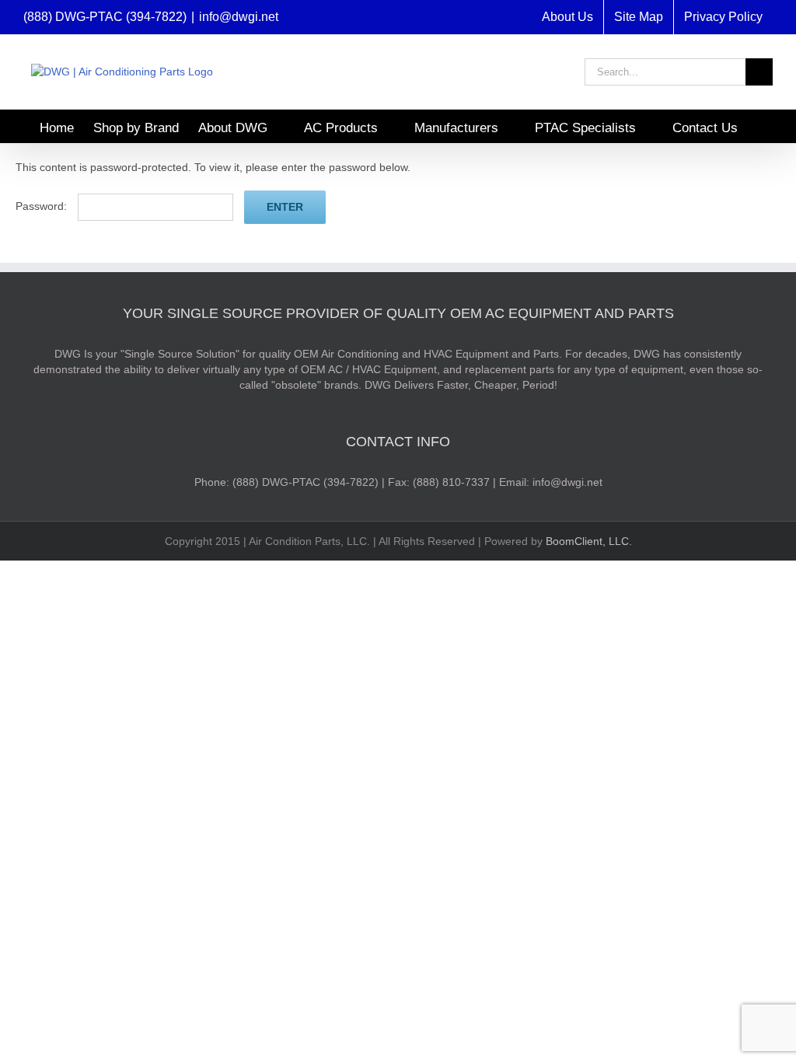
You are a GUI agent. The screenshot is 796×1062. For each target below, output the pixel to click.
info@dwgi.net (238, 16)
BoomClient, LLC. (589, 541)
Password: (43, 206)
